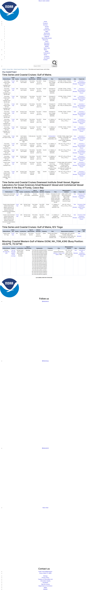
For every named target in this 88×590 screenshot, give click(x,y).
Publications (47, 53)
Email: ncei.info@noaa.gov (45, 571)
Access (47, 26)
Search (54, 66)
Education (46, 43)
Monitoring (47, 33)
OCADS (4, 69)
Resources (45, 39)
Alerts (46, 41)
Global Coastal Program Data (20, 69)
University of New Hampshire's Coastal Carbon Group (82, 253)
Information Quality (45, 581)
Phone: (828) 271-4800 (45, 573)
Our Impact (47, 58)
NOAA (45, 587)
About (45, 54)
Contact (45, 59)
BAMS (46, 51)
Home (45, 21)
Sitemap (45, 576)
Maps (46, 31)
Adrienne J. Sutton (57, 253)
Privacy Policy (45, 577)
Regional (47, 36)
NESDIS (45, 589)
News (45, 49)
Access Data (10, 69)
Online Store (47, 34)
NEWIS (47, 46)
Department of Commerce (45, 586)
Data (75, 81)
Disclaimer (45, 582)
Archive (47, 28)
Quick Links (47, 48)
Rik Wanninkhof (52, 136)
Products (45, 23)
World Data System (47, 38)
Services (45, 25)
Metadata (46, 44)
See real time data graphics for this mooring (13, 253)
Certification (47, 30)
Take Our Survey (45, 584)
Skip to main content (44, 1)
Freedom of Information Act (45, 579)
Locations (46, 56)
